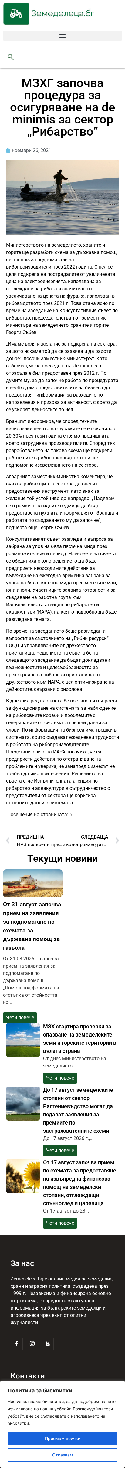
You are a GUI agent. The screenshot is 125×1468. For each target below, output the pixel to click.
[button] (62, 36)
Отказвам (62, 1454)
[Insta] (32, 1344)
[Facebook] (17, 1344)
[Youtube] (48, 1344)
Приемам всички (62, 1438)
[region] (62, 1424)
